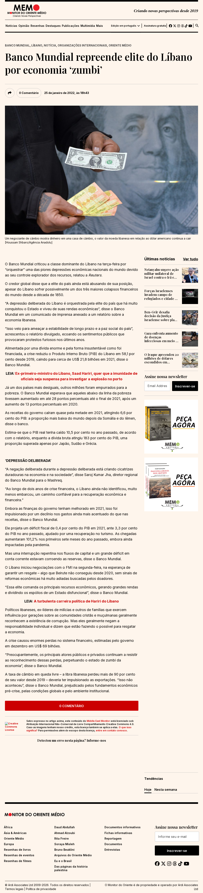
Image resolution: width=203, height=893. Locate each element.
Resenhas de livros (17, 849)
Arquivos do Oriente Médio (73, 855)
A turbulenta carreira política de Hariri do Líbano (76, 601)
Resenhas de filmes (18, 861)
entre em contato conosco (111, 730)
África (8, 827)
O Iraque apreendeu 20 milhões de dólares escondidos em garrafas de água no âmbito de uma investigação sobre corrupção (161, 358)
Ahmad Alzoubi (64, 833)
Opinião (23, 25)
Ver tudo (190, 259)
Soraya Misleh (64, 844)
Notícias (11, 25)
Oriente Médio (120, 45)
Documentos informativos (122, 827)
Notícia (50, 45)
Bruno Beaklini (64, 849)
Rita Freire (61, 838)
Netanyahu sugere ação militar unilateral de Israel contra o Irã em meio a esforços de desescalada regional (161, 273)
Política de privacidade (41, 889)
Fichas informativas (118, 833)
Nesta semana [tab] (165, 790)
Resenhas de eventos (19, 855)
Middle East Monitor (98, 720)
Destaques (53, 25)
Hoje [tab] (147, 790)
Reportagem (113, 838)
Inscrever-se (185, 386)
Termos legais (14, 889)
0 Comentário (29, 93)
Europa (9, 844)
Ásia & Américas (15, 833)
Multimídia (87, 25)
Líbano (36, 45)
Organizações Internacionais (82, 45)
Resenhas (37, 25)
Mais (99, 25)
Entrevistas (112, 849)
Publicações (70, 25)
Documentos (113, 844)
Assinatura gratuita (155, 25)
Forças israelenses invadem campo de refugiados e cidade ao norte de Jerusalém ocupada (161, 294)
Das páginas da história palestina (71, 868)
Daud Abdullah (64, 827)
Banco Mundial (17, 45)
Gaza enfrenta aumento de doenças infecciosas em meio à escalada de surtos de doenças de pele (161, 337)
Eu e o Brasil (63, 861)
